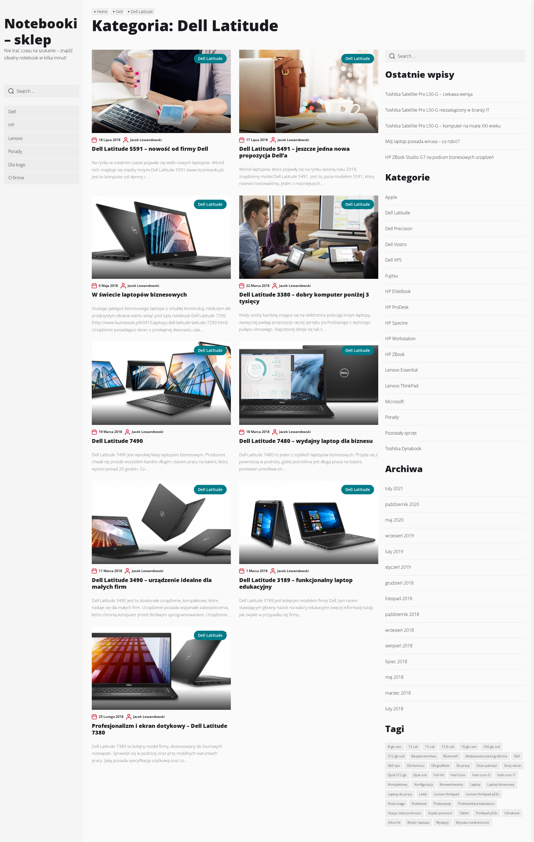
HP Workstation (400, 338)
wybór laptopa (418, 822)
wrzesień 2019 (399, 536)
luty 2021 (394, 488)
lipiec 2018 (396, 661)
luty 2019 (394, 551)
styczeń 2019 (398, 567)
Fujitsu (391, 276)
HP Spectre (396, 323)
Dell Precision (398, 228)
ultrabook (512, 813)
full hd (439, 775)
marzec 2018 (398, 693)
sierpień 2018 (398, 646)
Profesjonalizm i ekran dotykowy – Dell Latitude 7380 (159, 729)
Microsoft (394, 402)
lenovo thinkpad (446, 794)
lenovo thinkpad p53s (482, 794)
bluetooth (450, 756)
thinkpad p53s (487, 813)
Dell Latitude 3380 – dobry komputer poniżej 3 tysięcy (304, 298)
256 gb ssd (491, 746)
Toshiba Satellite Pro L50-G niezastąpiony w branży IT (437, 110)
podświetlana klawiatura (476, 803)
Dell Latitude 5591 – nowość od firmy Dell (150, 148)
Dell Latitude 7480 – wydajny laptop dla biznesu (306, 441)
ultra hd (394, 822)
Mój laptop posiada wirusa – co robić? (422, 141)
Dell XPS (393, 260)
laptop (475, 784)
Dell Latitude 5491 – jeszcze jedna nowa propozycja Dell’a (294, 152)
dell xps (394, 765)
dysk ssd (420, 775)
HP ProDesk (397, 307)
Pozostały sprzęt (401, 433)
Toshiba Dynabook (403, 448)
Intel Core (458, 775)
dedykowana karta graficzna (486, 756)
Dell (12, 112)
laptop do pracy (400, 794)
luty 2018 (394, 709)
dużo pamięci (487, 765)
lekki (423, 794)
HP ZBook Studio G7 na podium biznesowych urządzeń (439, 157)
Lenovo (15, 138)
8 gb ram (394, 746)
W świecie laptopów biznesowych (139, 294)
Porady (15, 151)
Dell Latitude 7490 (117, 441)
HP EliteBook (398, 291)
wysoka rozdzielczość (472, 822)
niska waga (396, 803)
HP (11, 125)
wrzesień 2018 (399, 630)
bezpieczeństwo (423, 756)
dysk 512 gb (397, 775)
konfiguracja (423, 784)
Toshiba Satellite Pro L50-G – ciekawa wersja (429, 94)
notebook (419, 803)
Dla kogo (16, 165)
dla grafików (440, 765)
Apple (391, 197)
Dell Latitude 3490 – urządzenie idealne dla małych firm (152, 583)
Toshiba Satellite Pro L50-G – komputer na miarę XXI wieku (443, 126)
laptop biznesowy (501, 784)
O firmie (16, 178)
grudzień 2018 (399, 583)
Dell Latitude (210, 58)
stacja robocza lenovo (404, 813)
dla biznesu (415, 765)
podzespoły (442, 803)
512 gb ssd (396, 756)
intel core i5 (481, 775)
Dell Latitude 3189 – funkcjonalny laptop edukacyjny (296, 583)
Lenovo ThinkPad (402, 386)
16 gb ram (468, 746)
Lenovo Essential (401, 370)
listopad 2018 (398, 598)
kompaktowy (397, 784)
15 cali (430, 746)
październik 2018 (402, 614)
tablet (464, 813)
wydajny (442, 822)
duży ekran (512, 765)
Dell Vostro (396, 244)
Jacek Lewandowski (146, 139)
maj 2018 (394, 677)
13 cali (413, 746)
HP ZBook (395, 354)
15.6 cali (448, 746)
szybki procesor (440, 813)
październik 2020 (402, 504)
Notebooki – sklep (41, 31)
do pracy (463, 765)
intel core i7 (506, 775)
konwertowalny (451, 784)
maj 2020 (394, 520)
